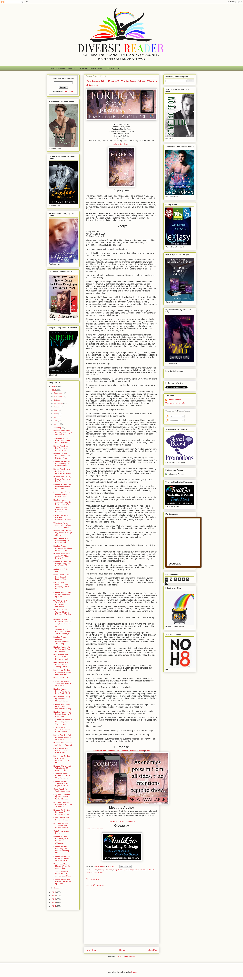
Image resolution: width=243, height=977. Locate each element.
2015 (54, 903)
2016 (54, 899)
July (56, 410)
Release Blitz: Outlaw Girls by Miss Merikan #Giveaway (62, 706)
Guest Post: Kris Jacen (62, 678)
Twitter (121, 821)
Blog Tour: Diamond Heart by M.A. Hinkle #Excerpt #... (62, 804)
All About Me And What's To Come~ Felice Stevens (61, 729)
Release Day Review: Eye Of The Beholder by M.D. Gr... (61, 759)
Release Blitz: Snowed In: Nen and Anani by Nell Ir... (62, 594)
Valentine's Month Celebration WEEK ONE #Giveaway (61, 776)
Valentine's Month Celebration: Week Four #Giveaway (61, 440)
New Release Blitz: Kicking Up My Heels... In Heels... (61, 657)
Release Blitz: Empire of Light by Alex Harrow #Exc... (61, 494)
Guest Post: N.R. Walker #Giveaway (61, 790)
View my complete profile (175, 403)
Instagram (130, 821)
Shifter (100, 872)
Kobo (147, 751)
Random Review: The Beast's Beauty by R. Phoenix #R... (62, 714)
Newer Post (91, 950)
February (58, 428)
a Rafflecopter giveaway (94, 829)
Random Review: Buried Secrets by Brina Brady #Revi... (62, 691)
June (56, 414)
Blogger (134, 972)
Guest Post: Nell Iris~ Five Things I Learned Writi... (61, 577)
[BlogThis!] (123, 866)
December (58, 393)
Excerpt (94, 870)
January (57, 888)
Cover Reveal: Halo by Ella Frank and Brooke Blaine (62, 750)
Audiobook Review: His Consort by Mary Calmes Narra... (62, 722)
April (56, 421)
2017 (54, 896)
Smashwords (122, 751)
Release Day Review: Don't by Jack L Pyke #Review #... (62, 433)
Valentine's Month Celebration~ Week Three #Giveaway (62, 525)
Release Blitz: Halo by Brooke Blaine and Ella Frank (62, 479)
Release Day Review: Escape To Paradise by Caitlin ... (62, 881)
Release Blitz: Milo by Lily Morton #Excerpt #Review (62, 533)
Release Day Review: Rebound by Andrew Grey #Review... (62, 672)
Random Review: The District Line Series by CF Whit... (62, 486)
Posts (170, 416)
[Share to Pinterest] (130, 866)
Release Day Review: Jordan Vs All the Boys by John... (61, 556)
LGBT (149, 870)
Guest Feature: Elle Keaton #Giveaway (61, 819)
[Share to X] (125, 866)
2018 (54, 892)
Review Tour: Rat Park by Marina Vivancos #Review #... (62, 737)
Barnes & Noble (137, 751)
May (56, 417)
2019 (54, 390)
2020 (54, 387)
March (56, 424)
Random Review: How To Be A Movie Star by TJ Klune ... (62, 649)
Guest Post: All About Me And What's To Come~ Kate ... (61, 866)
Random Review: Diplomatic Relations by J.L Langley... (62, 548)
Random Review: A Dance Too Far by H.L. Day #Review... (62, 456)
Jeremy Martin (140, 870)
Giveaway (108, 870)
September (58, 403)
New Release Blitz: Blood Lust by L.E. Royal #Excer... (61, 540)
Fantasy (101, 870)
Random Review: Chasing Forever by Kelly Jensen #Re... (62, 502)
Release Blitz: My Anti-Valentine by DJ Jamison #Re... (62, 768)
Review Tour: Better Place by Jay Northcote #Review (61, 517)
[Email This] (120, 866)
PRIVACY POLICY (114, 68)
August (57, 407)
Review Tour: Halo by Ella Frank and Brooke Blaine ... (61, 448)
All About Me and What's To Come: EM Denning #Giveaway (61, 603)
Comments (173, 420)
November (58, 396)
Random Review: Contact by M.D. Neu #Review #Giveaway (60, 839)
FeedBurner (68, 91)
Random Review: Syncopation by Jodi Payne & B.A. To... (62, 783)
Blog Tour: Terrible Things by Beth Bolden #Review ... (61, 825)
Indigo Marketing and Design (123, 870)
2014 (54, 906)
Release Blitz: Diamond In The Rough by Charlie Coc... (61, 585)
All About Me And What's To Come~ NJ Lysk (61, 510)
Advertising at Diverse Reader (91, 68)
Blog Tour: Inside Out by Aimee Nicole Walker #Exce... (61, 797)
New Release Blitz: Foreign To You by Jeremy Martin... (61, 664)
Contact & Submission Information (62, 68)
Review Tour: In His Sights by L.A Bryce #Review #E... (62, 683)
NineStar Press (99, 751)
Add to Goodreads (121, 144)
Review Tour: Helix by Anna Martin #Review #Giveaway (62, 471)
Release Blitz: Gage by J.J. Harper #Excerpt (62, 744)
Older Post (152, 950)
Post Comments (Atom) (126, 956)
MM (153, 870)
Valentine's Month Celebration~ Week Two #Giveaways (62, 631)
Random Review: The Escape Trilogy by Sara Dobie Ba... (62, 563)
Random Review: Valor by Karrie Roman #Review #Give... (62, 858)
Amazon (111, 751)
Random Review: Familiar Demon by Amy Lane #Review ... (62, 623)
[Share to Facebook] (128, 866)
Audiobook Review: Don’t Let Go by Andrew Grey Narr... (62, 874)
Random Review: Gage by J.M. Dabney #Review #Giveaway (61, 640)
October (57, 400)
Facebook (112, 821)
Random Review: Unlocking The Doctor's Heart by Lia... (61, 849)
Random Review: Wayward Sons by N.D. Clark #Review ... (62, 613)
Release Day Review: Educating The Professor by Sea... (62, 812)
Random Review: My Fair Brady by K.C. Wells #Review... (61, 463)
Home (122, 950)
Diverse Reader (174, 400)
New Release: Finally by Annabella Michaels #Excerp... (62, 699)
